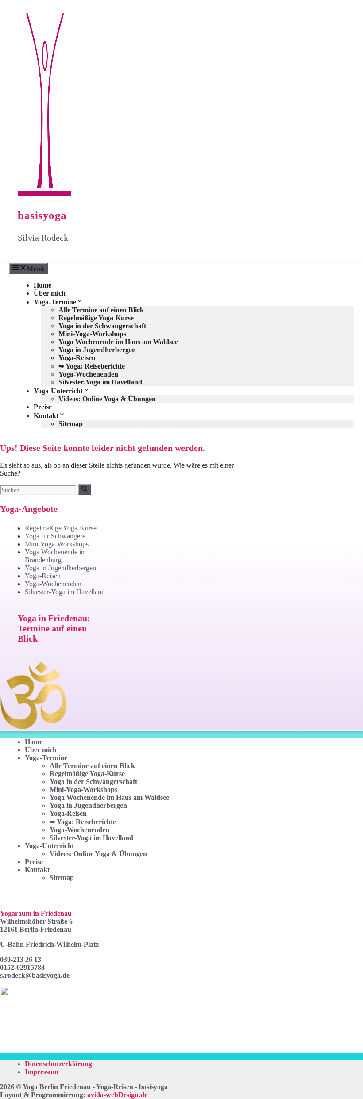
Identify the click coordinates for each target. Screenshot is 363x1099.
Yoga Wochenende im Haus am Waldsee (118, 342)
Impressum (41, 1072)
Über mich (50, 293)
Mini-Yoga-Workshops (92, 334)
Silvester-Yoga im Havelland (100, 382)
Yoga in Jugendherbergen (97, 350)
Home (42, 285)
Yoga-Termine (55, 302)
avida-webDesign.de (117, 1095)
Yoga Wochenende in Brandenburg (55, 556)
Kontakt (46, 415)
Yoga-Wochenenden (88, 374)
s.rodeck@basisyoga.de (35, 975)
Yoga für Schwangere (55, 536)
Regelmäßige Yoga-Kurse (96, 318)
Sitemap (70, 423)
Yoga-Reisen (77, 357)
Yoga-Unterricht (58, 391)
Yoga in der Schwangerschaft (102, 326)
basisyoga (42, 215)
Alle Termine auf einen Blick (101, 310)
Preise (43, 407)
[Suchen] (84, 489)
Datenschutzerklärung (58, 1064)
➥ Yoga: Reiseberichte (91, 366)
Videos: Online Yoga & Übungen (107, 399)
